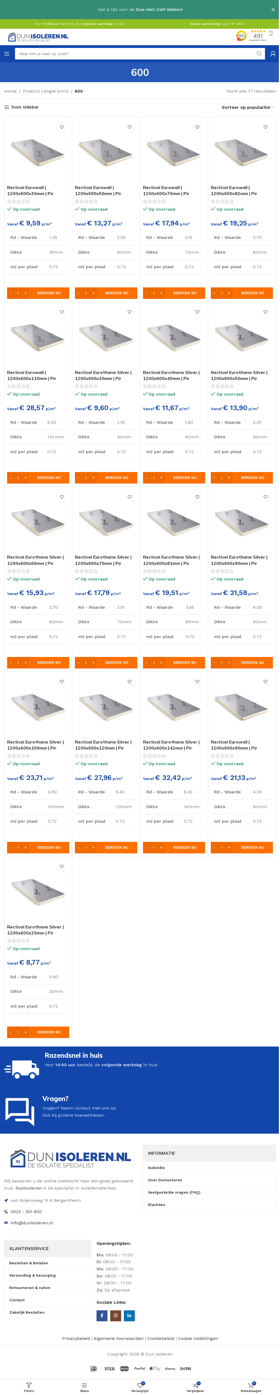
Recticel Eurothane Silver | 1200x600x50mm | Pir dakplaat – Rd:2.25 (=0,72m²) (242, 378)
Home (10, 91)
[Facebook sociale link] (102, 1315)
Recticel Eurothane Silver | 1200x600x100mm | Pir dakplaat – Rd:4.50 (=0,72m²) (38, 748)
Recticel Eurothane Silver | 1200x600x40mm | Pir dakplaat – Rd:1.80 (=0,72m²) (174, 378)
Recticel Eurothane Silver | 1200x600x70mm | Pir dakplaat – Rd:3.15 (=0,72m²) (106, 563)
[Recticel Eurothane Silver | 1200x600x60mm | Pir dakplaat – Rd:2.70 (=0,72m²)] (38, 520)
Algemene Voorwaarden (119, 1338)
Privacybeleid (76, 1338)
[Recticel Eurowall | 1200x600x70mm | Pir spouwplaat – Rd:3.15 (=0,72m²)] (174, 151)
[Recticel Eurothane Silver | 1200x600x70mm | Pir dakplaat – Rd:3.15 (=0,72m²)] (106, 520)
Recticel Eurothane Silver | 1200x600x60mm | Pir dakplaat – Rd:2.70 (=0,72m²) (38, 563)
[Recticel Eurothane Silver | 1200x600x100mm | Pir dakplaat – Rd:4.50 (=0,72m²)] (38, 705)
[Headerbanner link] (140, 9)
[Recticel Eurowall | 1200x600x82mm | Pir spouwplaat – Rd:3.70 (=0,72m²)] (242, 151)
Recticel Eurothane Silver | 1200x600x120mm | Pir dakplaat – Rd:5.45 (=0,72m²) (106, 748)
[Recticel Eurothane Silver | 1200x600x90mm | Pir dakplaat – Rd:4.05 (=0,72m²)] (242, 520)
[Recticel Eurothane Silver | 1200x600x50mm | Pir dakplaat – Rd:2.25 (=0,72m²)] (242, 336)
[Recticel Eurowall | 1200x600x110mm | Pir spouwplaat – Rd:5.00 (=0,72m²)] (38, 336)
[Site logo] (38, 36)
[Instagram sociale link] (115, 1315)
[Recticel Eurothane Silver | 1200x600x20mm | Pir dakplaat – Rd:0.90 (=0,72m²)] (38, 890)
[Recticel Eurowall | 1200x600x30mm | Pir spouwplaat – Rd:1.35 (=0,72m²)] (38, 151)
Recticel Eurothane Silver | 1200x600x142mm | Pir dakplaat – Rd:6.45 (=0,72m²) (174, 748)
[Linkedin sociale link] (129, 1315)
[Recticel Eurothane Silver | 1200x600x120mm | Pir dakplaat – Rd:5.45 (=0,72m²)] (106, 705)
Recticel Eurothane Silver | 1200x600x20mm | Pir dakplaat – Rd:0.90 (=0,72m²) (38, 933)
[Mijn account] (273, 53)
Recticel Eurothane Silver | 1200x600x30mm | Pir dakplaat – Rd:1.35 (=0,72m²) (106, 378)
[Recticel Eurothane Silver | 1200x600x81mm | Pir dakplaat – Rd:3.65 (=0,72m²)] (174, 520)
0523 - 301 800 (26, 1211)
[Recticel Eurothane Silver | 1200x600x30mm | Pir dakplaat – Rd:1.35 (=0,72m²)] (106, 336)
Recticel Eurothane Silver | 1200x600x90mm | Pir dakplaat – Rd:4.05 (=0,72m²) (242, 563)
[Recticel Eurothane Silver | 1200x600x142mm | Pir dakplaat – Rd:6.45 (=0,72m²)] (174, 705)
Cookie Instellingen (198, 1338)
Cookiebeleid (161, 1338)
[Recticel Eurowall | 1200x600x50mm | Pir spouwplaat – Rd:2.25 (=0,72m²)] (106, 151)
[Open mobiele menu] (6, 53)
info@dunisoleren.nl (32, 1222)
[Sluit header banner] (273, 9)
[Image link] (70, 1157)
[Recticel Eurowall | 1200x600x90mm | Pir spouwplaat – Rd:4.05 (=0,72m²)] (242, 705)
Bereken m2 (49, 293)
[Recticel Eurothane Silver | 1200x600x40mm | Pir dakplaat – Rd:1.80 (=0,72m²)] (174, 336)
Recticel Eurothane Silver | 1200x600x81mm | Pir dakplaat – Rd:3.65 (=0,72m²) (174, 563)
